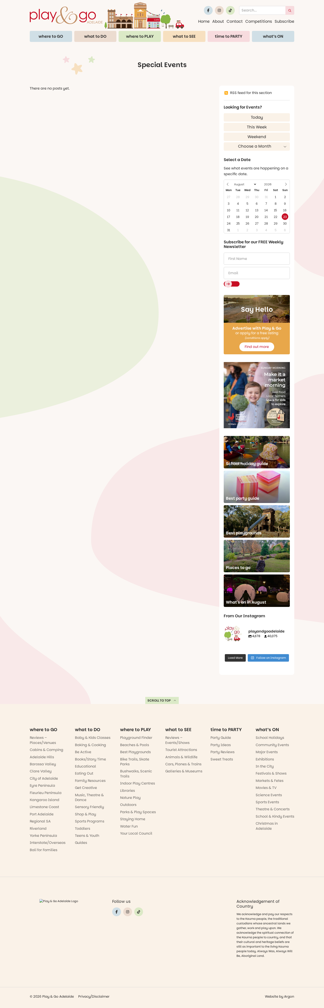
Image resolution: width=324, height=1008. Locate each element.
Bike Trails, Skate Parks (134, 762)
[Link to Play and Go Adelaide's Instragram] (219, 10)
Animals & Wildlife (181, 757)
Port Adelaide (42, 814)
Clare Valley (41, 771)
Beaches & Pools (134, 744)
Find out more (257, 346)
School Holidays (270, 737)
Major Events (267, 752)
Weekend (257, 136)
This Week (257, 127)
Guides (81, 842)
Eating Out (84, 773)
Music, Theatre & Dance (89, 797)
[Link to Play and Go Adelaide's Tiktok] (230, 10)
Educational (85, 766)
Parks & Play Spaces (138, 812)
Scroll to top (159, 700)
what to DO (95, 36)
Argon (289, 996)
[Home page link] (107, 15)
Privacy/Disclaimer (94, 996)
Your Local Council (136, 833)
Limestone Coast (44, 806)
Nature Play (130, 797)
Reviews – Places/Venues (43, 740)
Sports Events (267, 802)
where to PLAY (140, 36)
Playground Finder (136, 737)
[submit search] (289, 10)
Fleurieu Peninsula (45, 792)
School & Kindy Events (275, 816)
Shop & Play (85, 814)
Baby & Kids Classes (92, 737)
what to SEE (184, 36)
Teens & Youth (87, 835)
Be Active (83, 752)
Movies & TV (266, 787)
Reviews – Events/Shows (177, 740)
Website (271, 996)
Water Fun (129, 826)
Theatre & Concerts (273, 809)
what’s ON (273, 36)
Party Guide (220, 737)
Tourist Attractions (181, 749)
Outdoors (128, 804)
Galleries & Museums (183, 771)
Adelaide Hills (42, 757)
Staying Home (132, 819)
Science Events (269, 795)
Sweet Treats (221, 759)
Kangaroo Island (44, 799)
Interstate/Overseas (47, 842)
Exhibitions (265, 759)
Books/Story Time (90, 759)
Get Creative (86, 787)
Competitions (258, 21)
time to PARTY (228, 36)
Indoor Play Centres (137, 783)
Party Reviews (222, 752)
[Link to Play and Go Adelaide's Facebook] (208, 10)
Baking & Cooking (90, 744)
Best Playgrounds (135, 752)
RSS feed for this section (251, 92)
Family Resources (90, 780)
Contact (235, 21)
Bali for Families (43, 849)
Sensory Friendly (89, 806)
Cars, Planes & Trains (183, 764)
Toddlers (82, 828)
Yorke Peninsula (43, 835)
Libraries (127, 790)
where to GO (51, 36)
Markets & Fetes (269, 780)
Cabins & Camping (46, 749)
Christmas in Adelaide (267, 826)
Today (257, 117)
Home (204, 21)
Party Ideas (220, 744)
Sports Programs (89, 821)
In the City (265, 766)
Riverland (38, 828)
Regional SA (40, 821)
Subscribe (284, 21)
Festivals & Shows (271, 773)
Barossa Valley (43, 764)
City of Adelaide (44, 778)
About (218, 21)
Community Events (272, 744)
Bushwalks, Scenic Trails (136, 774)
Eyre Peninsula (42, 785)
